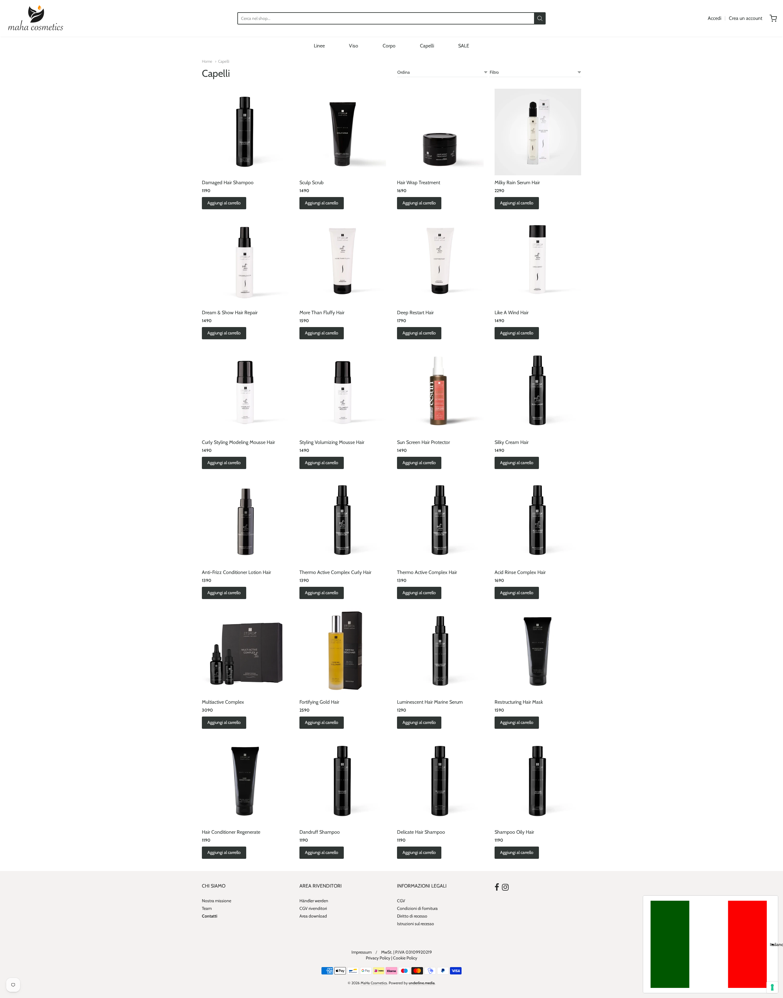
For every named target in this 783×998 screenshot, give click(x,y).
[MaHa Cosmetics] (35, 18)
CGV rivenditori (313, 908)
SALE (463, 46)
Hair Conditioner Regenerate (231, 832)
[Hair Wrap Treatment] (440, 132)
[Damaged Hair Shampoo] (245, 132)
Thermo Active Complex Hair (427, 572)
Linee (319, 46)
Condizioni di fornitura (417, 908)
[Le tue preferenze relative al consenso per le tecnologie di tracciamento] (772, 987)
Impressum (361, 952)
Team (207, 908)
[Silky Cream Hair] (538, 391)
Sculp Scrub (311, 182)
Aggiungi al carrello (224, 203)
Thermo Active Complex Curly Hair (335, 572)
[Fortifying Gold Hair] (342, 651)
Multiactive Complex (223, 702)
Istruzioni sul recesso (415, 923)
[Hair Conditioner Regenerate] (245, 781)
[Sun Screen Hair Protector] (440, 391)
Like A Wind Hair (512, 312)
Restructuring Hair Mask (519, 702)
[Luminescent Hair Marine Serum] (440, 651)
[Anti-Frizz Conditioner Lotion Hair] (245, 521)
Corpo (389, 46)
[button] (710, 944)
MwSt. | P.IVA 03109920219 (406, 952)
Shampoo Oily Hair (514, 832)
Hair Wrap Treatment (418, 182)
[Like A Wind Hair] (538, 261)
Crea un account (745, 18)
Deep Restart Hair (415, 312)
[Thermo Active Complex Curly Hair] (342, 521)
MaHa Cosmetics (374, 983)
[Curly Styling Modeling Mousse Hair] (245, 391)
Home (207, 61)
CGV (401, 900)
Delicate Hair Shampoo (421, 832)
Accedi (714, 18)
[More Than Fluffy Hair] (342, 261)
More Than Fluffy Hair (321, 312)
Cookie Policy (405, 958)
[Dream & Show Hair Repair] (245, 261)
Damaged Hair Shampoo (228, 182)
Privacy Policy (378, 958)
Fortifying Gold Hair (319, 702)
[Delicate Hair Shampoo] (440, 781)
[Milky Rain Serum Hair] (538, 132)
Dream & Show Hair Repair (230, 312)
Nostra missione (216, 900)
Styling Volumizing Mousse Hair (331, 442)
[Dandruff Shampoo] (342, 781)
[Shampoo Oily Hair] (538, 781)
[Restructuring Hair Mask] (538, 651)
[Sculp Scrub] (342, 132)
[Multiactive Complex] (245, 651)
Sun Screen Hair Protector (423, 442)
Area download (313, 916)
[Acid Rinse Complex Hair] (538, 521)
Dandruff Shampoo (319, 832)
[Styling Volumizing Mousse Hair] (342, 391)
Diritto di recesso (412, 916)
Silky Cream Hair (512, 442)
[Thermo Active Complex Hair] (440, 521)
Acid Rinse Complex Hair (520, 572)
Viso (353, 46)
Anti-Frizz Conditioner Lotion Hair (236, 572)
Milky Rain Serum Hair (517, 182)
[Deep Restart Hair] (440, 261)
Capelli (427, 46)
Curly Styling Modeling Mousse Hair (238, 442)
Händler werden (313, 900)
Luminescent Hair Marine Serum (430, 702)
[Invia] (540, 18)
